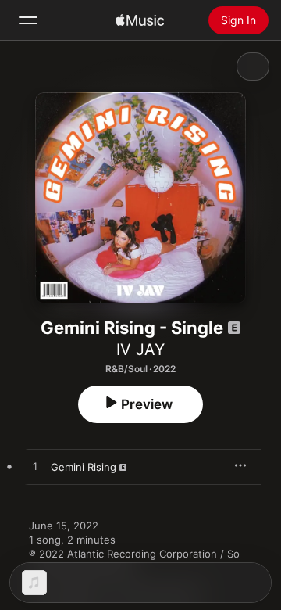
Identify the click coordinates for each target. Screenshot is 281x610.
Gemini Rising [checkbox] (83, 467)
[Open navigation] (28, 20)
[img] (140, 20)
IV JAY (140, 349)
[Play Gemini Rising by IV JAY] (35, 467)
